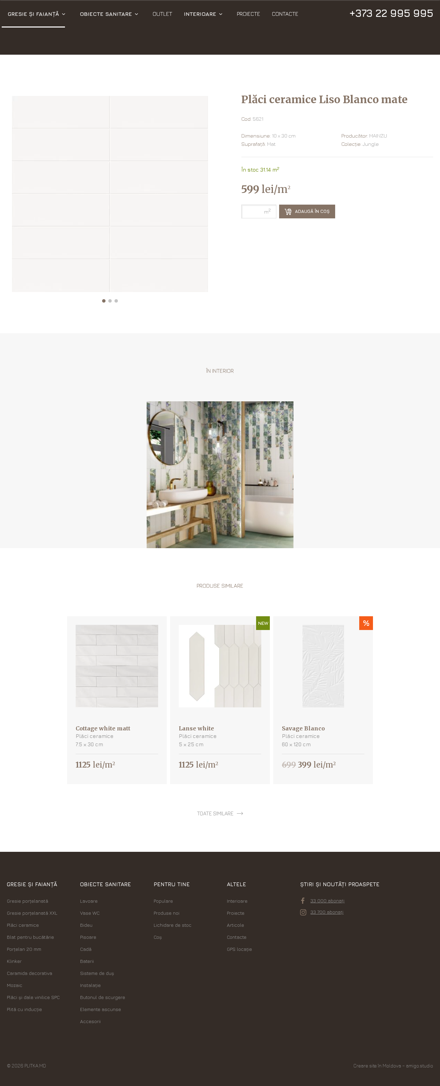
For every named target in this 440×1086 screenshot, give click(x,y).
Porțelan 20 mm (24, 949)
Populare (163, 901)
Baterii (87, 961)
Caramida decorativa (29, 973)
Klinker (14, 961)
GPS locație (239, 949)
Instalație (90, 985)
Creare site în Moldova (377, 1065)
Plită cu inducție (24, 1009)
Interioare (200, 14)
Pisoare (88, 937)
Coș (158, 937)
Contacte (285, 14)
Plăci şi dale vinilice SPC (33, 997)
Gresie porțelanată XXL (32, 913)
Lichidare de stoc (172, 925)
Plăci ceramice (23, 925)
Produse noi (166, 913)
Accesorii (90, 1021)
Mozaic (14, 985)
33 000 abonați (327, 900)
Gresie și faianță (33, 14)
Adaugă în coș (312, 211)
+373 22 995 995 (391, 13)
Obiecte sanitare (106, 14)
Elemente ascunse (100, 1009)
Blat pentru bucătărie (30, 937)
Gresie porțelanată (27, 901)
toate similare (215, 813)
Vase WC (90, 913)
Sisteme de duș (97, 973)
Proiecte (248, 14)
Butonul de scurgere (102, 997)
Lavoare (89, 901)
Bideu (86, 925)
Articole (235, 925)
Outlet (162, 14)
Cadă (85, 949)
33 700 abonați (326, 912)
